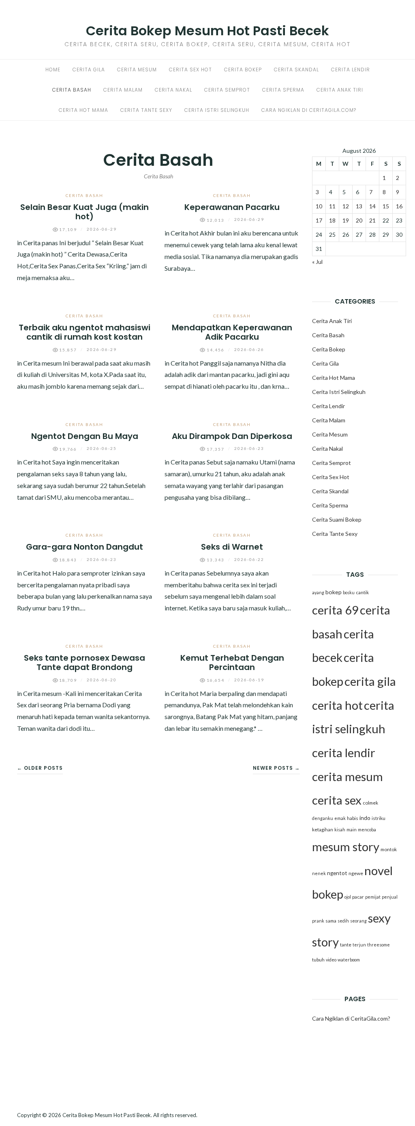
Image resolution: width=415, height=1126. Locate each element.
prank (318, 920)
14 (372, 206)
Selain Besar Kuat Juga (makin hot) (84, 211)
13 (359, 206)
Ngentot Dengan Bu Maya (84, 436)
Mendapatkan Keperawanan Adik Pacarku (232, 332)
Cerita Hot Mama (83, 110)
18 (332, 220)
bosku (349, 592)
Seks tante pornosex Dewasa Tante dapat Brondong (84, 662)
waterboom (349, 959)
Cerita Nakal (173, 89)
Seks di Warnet (232, 546)
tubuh (318, 960)
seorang (358, 920)
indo (364, 817)
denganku (322, 818)
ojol (347, 896)
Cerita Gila (89, 69)
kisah (339, 829)
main (352, 829)
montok (389, 849)
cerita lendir (343, 752)
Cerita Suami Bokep (337, 519)
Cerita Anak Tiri (340, 89)
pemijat (373, 896)
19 (345, 220)
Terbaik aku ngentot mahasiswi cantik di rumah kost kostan (84, 332)
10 (319, 206)
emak (340, 818)
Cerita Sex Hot (190, 69)
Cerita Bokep (243, 69)
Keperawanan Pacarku (232, 207)
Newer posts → (276, 767)
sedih (343, 920)
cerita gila (370, 681)
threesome (378, 944)
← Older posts (40, 767)
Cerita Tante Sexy (146, 110)
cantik (362, 592)
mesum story (345, 846)
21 (372, 220)
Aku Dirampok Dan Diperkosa (232, 436)
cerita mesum (347, 776)
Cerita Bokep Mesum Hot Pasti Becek (207, 30)
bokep (333, 592)
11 (332, 206)
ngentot (337, 873)
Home (52, 69)
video (331, 959)
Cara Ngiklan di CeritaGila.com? (308, 110)
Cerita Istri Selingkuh (216, 110)
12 (345, 206)
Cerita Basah (71, 89)
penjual (390, 896)
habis (352, 818)
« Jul (317, 261)
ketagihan (322, 829)
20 (359, 220)
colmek (370, 803)
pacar (358, 897)
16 (399, 206)
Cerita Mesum (137, 69)
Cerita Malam (123, 89)
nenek (319, 873)
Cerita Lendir (350, 69)
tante (345, 945)
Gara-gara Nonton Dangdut (84, 546)
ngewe (356, 873)
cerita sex (337, 800)
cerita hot (337, 705)
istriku (378, 818)
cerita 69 (335, 610)
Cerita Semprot (227, 89)
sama (330, 921)
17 (319, 220)
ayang (318, 592)
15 (386, 206)
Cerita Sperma (283, 89)
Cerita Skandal (296, 69)
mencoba (367, 829)
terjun (359, 944)
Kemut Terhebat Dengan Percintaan (232, 662)
